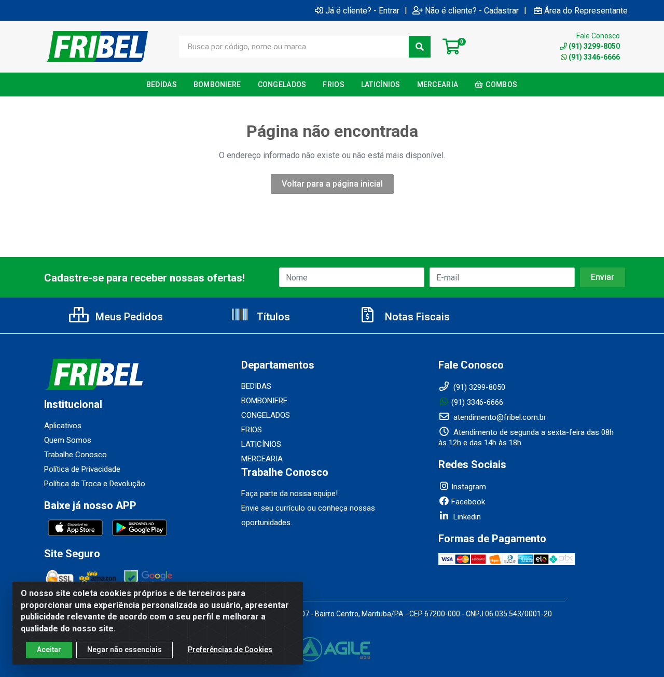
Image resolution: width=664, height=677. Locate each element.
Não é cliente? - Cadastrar (472, 10)
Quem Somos (67, 440)
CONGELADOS (265, 415)
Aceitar (49, 649)
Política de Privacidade (82, 469)
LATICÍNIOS (261, 444)
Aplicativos (62, 425)
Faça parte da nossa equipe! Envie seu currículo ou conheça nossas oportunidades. (308, 508)
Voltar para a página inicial (332, 184)
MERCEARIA (262, 458)
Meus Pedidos (128, 317)
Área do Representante (586, 10)
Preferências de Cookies (230, 649)
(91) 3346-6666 (594, 57)
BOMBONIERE (264, 400)
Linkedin (466, 516)
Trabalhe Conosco (75, 454)
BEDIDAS (256, 386)
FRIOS (251, 429)
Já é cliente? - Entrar (362, 10)
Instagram (468, 486)
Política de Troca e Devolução (94, 483)
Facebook (468, 501)
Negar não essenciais (124, 649)
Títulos (272, 317)
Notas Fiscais (416, 317)
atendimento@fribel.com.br (498, 417)
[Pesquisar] (420, 47)
